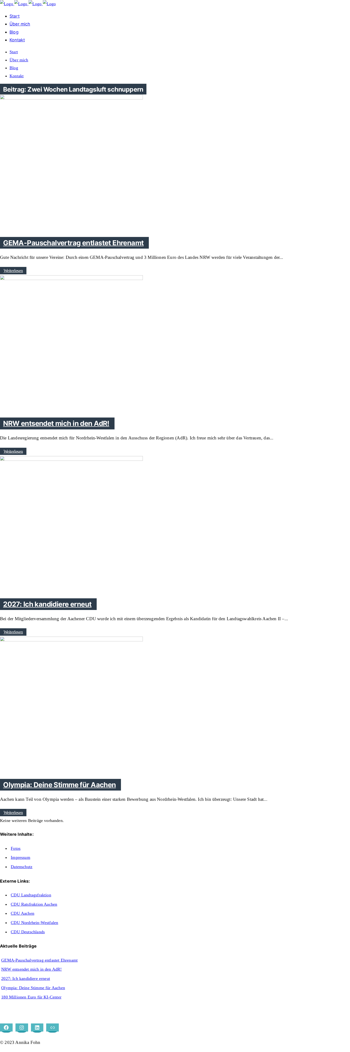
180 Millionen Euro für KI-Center (31, 997)
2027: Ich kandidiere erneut (25, 978)
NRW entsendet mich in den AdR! (31, 969)
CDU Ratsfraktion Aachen (34, 904)
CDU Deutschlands (28, 931)
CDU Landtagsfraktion (31, 895)
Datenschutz (21, 866)
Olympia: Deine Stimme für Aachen (33, 987)
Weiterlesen (13, 270)
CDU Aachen (22, 913)
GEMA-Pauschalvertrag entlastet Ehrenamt (39, 960)
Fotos (15, 848)
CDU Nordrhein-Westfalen (34, 922)
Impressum (20, 857)
